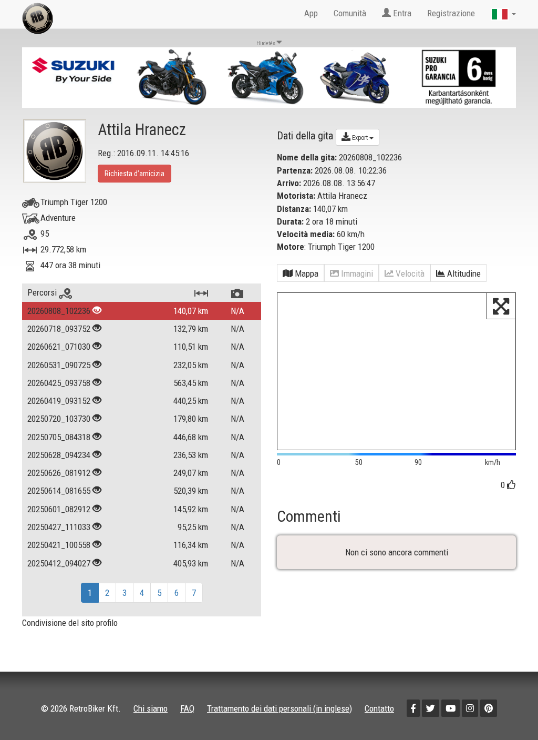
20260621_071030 (58, 346)
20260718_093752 (58, 328)
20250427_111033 (58, 527)
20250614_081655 (58, 490)
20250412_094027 (58, 563)
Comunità (350, 13)
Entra (401, 13)
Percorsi (43, 292)
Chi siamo (150, 708)
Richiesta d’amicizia (134, 173)
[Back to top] (507, 709)
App (311, 13)
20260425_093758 (58, 383)
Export (359, 137)
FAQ (187, 708)
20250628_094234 (58, 455)
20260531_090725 (58, 365)
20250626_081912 (58, 473)
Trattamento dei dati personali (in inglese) (279, 708)
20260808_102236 (58, 311)
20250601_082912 (58, 509)
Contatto (379, 708)
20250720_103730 (58, 418)
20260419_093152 (58, 401)
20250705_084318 (58, 437)
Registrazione (451, 13)
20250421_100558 (58, 545)
